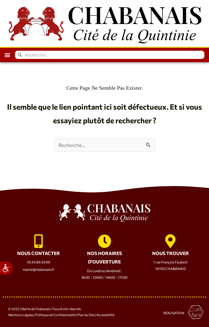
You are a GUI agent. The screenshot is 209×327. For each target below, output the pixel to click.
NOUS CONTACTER (38, 253)
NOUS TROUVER (170, 253)
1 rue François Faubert (170, 262)
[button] (7, 54)
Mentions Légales (20, 315)
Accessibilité (105, 315)
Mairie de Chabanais (35, 309)
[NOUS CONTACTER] (38, 241)
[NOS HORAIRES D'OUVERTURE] (104, 241)
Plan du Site (85, 315)
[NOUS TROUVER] (170, 241)
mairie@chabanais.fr (38, 269)
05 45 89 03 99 (38, 262)
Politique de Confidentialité (55, 315)
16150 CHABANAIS (170, 268)
